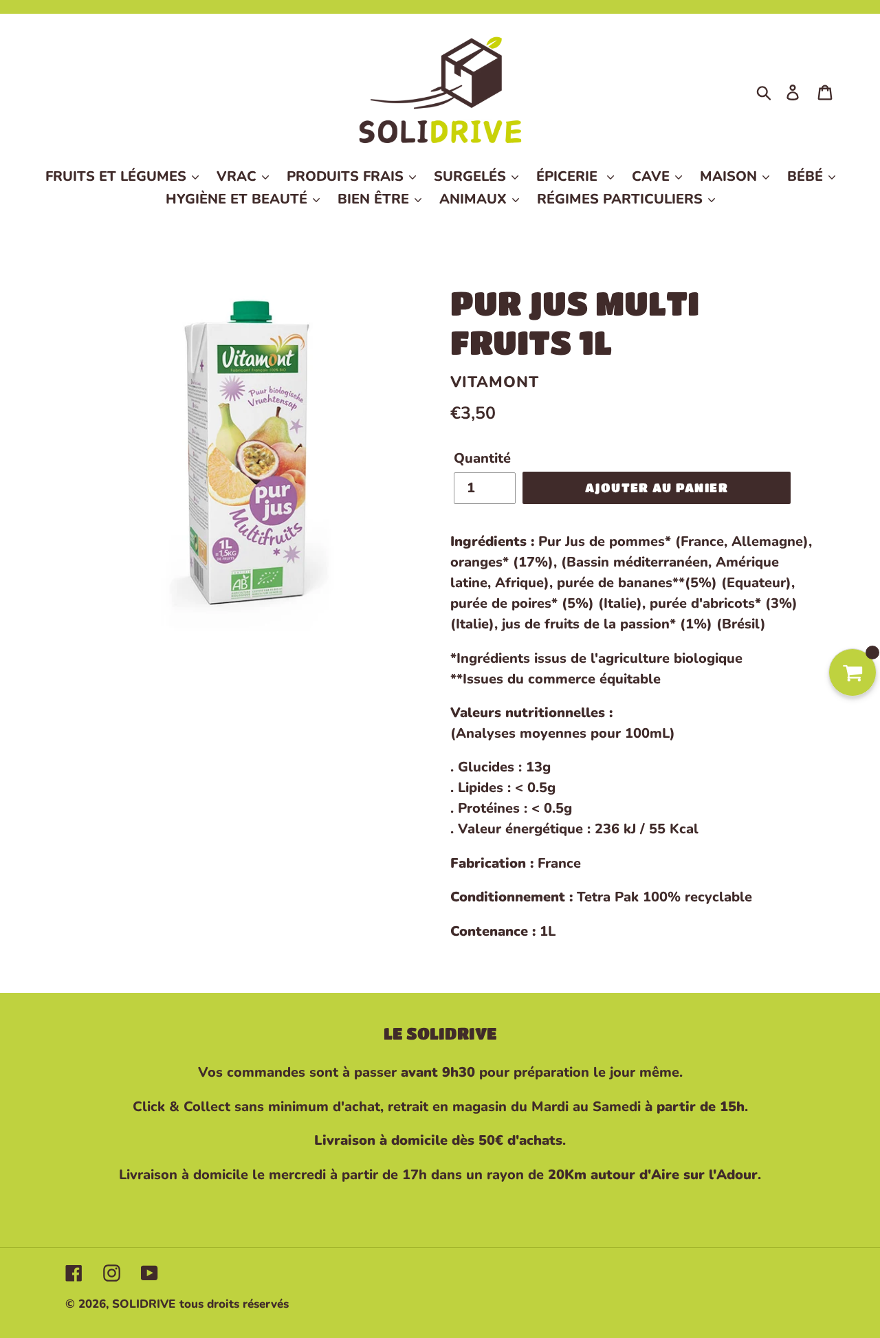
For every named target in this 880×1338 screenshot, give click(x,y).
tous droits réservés (234, 1304)
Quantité (482, 458)
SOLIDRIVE (143, 1304)
